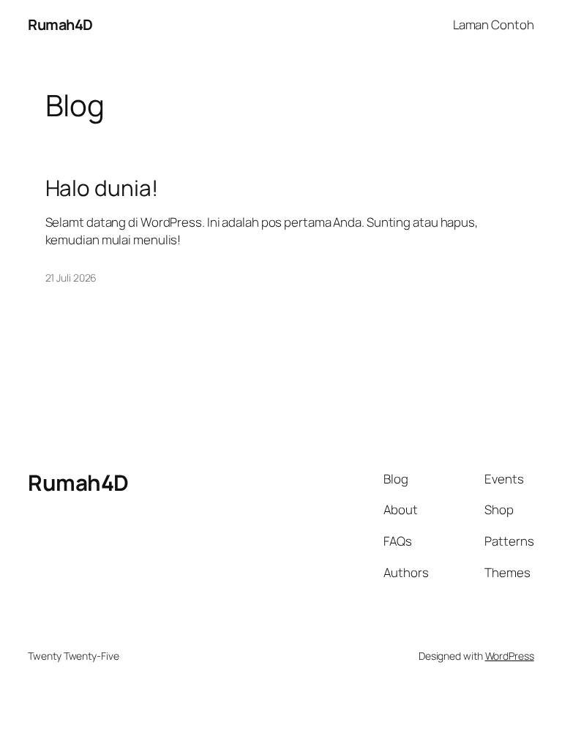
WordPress (509, 656)
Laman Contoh (493, 24)
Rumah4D (60, 24)
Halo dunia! (101, 188)
